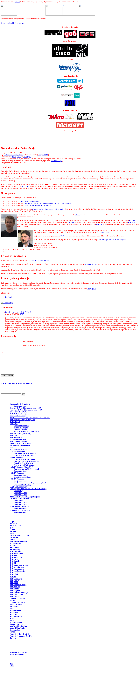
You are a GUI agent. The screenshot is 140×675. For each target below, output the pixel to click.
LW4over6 (64, 236)
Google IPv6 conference (18, 541)
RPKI (12, 618)
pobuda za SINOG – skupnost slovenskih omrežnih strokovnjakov (48, 203)
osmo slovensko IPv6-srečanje (28, 201)
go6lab (12, 539)
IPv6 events (14, 559)
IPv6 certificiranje (16, 553)
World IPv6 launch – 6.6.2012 (21, 443)
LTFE (19, 157)
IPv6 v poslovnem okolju (19, 593)
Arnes (14, 157)
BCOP (12, 527)
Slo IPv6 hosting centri (18, 439)
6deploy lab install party (18, 487)
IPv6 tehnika (14, 589)
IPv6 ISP (13, 563)
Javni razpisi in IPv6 (17, 598)
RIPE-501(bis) (15, 422)
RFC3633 (131, 222)
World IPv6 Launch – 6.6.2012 (21, 636)
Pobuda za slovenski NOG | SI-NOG (18, 312)
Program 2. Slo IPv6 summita (25, 453)
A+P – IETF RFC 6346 (18, 412)
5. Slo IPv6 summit (17, 473)
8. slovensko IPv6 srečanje (12, 23)
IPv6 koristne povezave (18, 441)
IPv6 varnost (14, 596)
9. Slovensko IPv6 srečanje (19, 506)
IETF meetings (15, 543)
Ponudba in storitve (21, 426)
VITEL (12, 632)
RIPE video (14, 612)
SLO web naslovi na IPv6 (19, 449)
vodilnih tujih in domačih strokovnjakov (112, 240)
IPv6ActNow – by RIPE (19, 652)
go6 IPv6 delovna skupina (19, 535)
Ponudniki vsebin (16, 604)
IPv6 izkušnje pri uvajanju (19, 565)
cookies (17, 2)
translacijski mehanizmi (18, 626)
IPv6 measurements (17, 569)
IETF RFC (14, 545)
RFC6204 (71, 222)
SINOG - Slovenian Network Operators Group (18, 383)
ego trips (13, 531)
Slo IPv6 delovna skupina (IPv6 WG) (27, 432)
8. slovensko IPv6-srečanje (40, 260)
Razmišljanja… (15, 606)
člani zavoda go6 (56, 161)
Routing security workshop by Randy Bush (30, 483)
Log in (12, 666)
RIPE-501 (13, 614)
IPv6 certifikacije (16, 437)
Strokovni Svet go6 (21, 428)
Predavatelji (18, 491)
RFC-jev (99, 224)
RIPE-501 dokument (17, 654)
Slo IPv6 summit (16, 622)
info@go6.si (92, 289)
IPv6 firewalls (15, 561)
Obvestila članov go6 (17, 602)
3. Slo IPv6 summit (17, 457)
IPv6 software (15, 587)
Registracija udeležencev (23, 477)
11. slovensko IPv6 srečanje (20, 404)
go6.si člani (14, 537)
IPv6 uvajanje (15, 591)
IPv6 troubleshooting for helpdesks (22, 420)
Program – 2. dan (20, 495)
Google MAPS (43, 155)
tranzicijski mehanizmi (18, 628)
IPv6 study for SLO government (21, 414)
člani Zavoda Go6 (91, 264)
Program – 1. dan (20, 493)
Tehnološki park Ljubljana (13, 155)
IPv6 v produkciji (16, 594)
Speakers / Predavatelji (22, 485)
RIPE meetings (15, 610)
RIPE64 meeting (16, 616)
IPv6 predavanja (16, 579)
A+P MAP (13, 524)
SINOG (12, 620)
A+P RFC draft (15, 525)
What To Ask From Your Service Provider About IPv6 (30, 418)
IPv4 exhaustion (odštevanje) (20, 433)
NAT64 (12, 600)
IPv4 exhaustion (16, 551)
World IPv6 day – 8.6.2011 (19, 634)
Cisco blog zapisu (103, 232)
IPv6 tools (13, 435)
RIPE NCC (26, 186)
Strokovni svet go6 (16, 624)
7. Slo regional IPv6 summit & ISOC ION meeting (28, 489)
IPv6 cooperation (16, 557)
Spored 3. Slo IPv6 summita (24, 465)
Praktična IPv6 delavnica (23, 463)
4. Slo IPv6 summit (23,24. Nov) (21, 467)
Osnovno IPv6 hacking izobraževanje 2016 (25, 408)
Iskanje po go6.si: (7, 391)
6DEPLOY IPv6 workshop (24, 455)
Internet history (15, 549)
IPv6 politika (14, 575)
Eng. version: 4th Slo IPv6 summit (26, 469)
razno (12, 608)
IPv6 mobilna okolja (17, 571)
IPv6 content (14, 555)
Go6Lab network (20, 430)
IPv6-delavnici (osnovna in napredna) (38, 205)
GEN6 (12, 533)
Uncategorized (15, 630)
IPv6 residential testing (18, 585)
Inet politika (14, 547)
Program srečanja (20, 406)
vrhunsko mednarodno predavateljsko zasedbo (48, 209)
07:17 (22, 314)
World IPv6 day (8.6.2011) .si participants (25, 497)
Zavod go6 (27, 157)
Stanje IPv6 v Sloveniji (18, 416)
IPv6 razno (14, 583)
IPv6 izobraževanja (17, 567)
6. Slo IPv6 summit (17, 479)
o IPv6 (12, 447)
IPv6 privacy (14, 581)
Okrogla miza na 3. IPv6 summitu (26, 461)
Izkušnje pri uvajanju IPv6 (20, 445)
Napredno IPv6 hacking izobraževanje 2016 (26, 410)
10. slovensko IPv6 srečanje (20, 510)
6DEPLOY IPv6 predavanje (24, 459)
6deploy (12, 522)
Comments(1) (8, 303)
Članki (12, 529)
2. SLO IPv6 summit (17, 451)
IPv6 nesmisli (14, 573)
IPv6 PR (13, 577)
